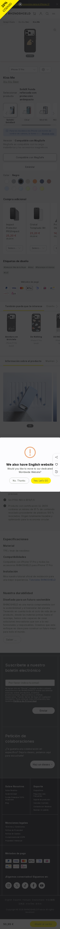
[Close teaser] (20, 4)
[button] (9, 9)
